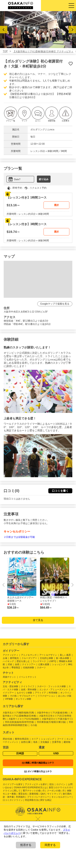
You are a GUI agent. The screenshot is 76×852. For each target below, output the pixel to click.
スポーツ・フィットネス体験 (51, 686)
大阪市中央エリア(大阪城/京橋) (52, 712)
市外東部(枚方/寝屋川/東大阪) (51, 722)
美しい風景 (65, 655)
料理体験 (53, 692)
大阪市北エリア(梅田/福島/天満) (18, 712)
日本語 (20, 753)
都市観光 (14, 658)
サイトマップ (54, 793)
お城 (5, 658)
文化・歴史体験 (10, 686)
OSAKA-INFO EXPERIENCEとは (30, 787)
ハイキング (8, 661)
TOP (5, 51)
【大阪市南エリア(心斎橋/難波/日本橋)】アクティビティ (43, 51)
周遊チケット (9, 677)
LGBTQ (52, 661)
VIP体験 (9, 699)
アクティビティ (10, 655)
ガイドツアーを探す (13, 784)
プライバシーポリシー (38, 797)
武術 (10, 664)
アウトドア (40, 692)
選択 (56, 205)
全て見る (38, 620)
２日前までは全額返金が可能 (19, 537)
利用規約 (20, 797)
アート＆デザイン (48, 655)
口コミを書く (60, 490)
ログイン (60, 784)
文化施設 (44, 742)
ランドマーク (39, 661)
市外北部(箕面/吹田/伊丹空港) (19, 722)
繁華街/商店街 (22, 739)
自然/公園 (25, 742)
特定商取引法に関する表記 (38, 800)
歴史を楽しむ (23, 661)
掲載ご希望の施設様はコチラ (39, 762)
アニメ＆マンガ (29, 655)
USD (56, 753)
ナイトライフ (27, 686)
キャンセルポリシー (61, 797)
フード (60, 739)
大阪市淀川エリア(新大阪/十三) (57, 719)
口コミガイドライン (13, 800)
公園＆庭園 (43, 664)
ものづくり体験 (24, 692)
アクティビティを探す (36, 784)
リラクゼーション (46, 696)
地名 (35, 742)
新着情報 (33, 793)
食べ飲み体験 (62, 658)
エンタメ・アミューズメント (53, 689)
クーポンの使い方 (56, 790)
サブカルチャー (27, 696)
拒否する (25, 844)
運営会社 (22, 793)
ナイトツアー (28, 664)
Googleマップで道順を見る (54, 303)
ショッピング (58, 664)
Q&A (42, 793)
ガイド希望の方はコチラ (39, 771)
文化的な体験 (46, 658)
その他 (13, 696)
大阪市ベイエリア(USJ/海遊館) (23, 719)
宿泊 (51, 784)
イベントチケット (28, 677)
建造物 (67, 742)
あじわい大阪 (64, 696)
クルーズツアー (29, 658)
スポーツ (41, 667)
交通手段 (56, 742)
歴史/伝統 (7, 739)
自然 (17, 664)
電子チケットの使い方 (34, 790)
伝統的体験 (28, 667)
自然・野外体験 (29, 689)
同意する (50, 844)
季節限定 (15, 667)
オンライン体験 (23, 699)
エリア (35, 739)
